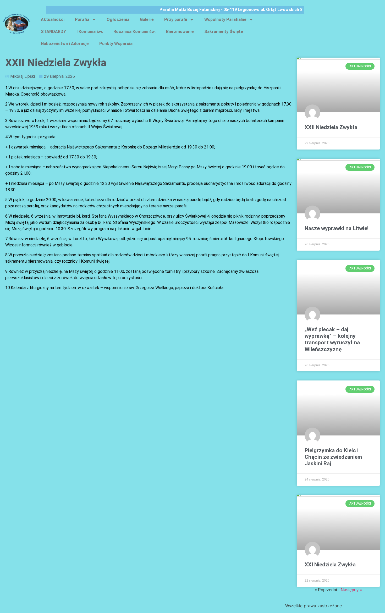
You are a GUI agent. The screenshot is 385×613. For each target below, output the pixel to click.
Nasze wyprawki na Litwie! (336, 228)
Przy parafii (175, 19)
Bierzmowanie (180, 31)
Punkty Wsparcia (116, 43)
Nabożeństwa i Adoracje (65, 43)
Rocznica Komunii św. (134, 31)
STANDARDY (53, 31)
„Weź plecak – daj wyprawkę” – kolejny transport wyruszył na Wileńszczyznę (332, 339)
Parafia (82, 19)
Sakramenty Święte (223, 31)
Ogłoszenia (118, 19)
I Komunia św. (89, 31)
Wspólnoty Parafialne (225, 19)
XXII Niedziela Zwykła (331, 127)
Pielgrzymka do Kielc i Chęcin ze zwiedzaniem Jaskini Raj (333, 457)
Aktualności (52, 19)
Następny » (351, 590)
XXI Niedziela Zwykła (330, 564)
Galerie (147, 19)
